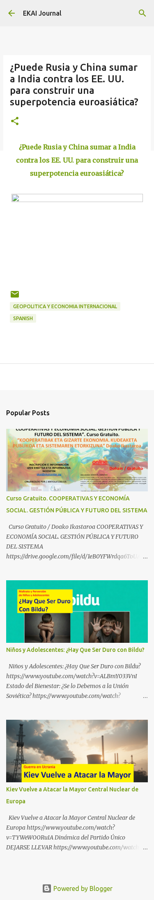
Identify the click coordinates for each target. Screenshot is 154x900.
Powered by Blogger (82, 888)
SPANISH (23, 318)
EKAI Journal (42, 13)
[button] (15, 121)
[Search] (142, 13)
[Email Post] (15, 297)
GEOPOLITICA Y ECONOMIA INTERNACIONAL (65, 306)
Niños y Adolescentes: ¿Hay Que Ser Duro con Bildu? (75, 650)
